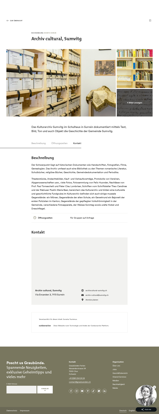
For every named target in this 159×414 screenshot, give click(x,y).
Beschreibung (38, 143)
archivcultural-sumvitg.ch (96, 290)
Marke (115, 388)
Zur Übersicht (16, 21)
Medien (116, 380)
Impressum (24, 410)
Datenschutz (12, 410)
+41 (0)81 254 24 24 (77, 378)
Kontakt (77, 143)
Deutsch (123, 410)
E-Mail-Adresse (12, 384)
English (132, 410)
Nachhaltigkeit (119, 384)
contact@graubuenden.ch (80, 382)
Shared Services (119, 377)
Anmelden (45, 389)
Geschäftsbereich (120, 373)
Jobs (115, 369)
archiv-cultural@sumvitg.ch (97, 295)
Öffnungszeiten (59, 143)
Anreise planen (92, 300)
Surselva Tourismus (70, 319)
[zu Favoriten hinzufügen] (150, 20)
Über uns (116, 365)
